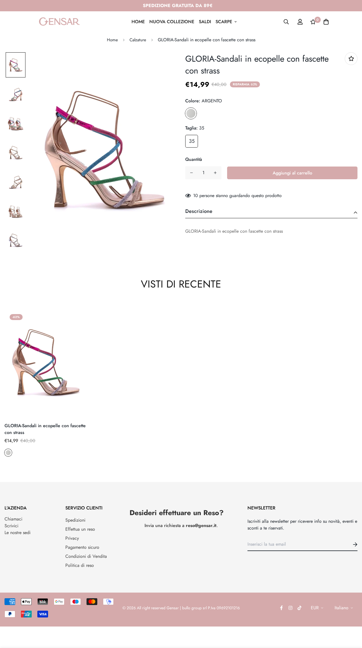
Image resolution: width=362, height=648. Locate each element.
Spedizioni (75, 520)
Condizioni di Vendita (86, 556)
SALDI (205, 21)
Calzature (138, 40)
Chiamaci (13, 519)
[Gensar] (59, 21)
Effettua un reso (80, 529)
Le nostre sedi (18, 532)
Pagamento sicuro (82, 547)
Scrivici (11, 525)
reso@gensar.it (201, 525)
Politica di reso (79, 565)
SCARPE (224, 21)
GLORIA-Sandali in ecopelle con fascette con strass (45, 429)
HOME (138, 21)
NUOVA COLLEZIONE (171, 21)
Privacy (72, 538)
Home (112, 40)
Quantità (193, 159)
